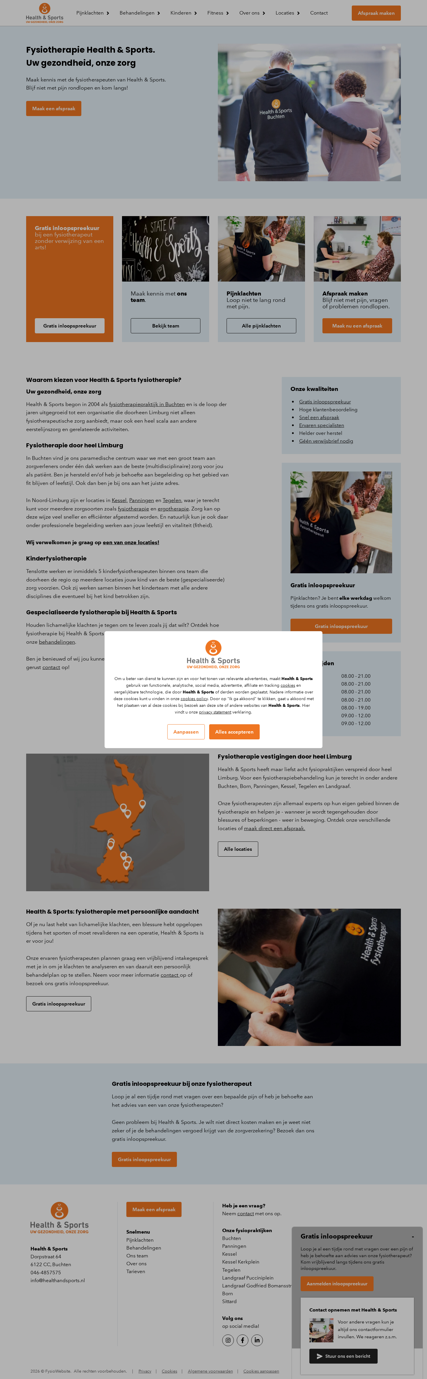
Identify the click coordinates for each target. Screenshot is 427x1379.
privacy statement (215, 712)
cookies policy (194, 698)
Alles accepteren (234, 732)
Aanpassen (186, 732)
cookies (288, 685)
